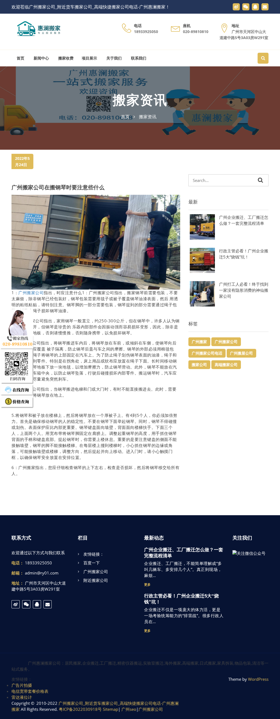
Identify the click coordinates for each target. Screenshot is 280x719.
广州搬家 (199, 341)
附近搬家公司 (95, 580)
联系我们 (138, 58)
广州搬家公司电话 (207, 353)
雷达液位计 (21, 697)
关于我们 (113, 58)
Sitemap (110, 709)
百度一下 (91, 562)
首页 (20, 58)
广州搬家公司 (31, 292)
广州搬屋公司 (241, 353)
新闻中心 (41, 58)
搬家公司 (199, 364)
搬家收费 (65, 58)
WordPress (258, 679)
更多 (147, 584)
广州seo (128, 709)
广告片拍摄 (21, 685)
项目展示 (89, 58)
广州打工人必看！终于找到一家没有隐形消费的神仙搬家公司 (243, 290)
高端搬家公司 (226, 364)
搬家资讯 (140, 100)
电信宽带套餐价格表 (29, 691)
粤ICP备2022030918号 (80, 709)
